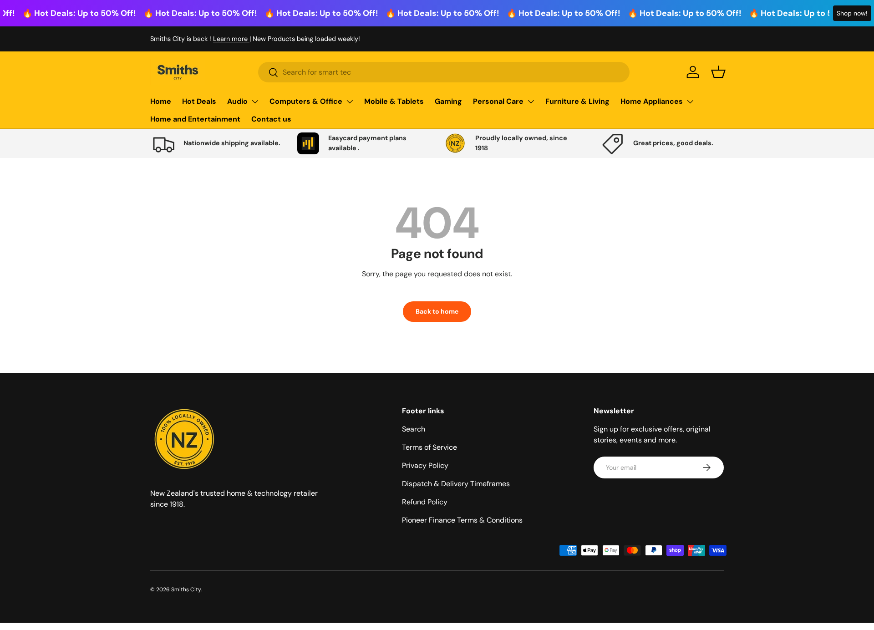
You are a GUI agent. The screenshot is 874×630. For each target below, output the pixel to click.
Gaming (448, 101)
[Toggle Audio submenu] (254, 101)
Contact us (271, 119)
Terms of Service (429, 447)
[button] (718, 72)
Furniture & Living (577, 101)
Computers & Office (305, 101)
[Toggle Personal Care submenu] (530, 101)
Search (413, 429)
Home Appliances (651, 101)
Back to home (437, 311)
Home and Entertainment (195, 119)
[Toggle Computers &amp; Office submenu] (349, 101)
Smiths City (186, 589)
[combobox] (444, 72)
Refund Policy (424, 502)
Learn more (231, 39)
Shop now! (852, 13)
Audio (237, 101)
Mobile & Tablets (394, 101)
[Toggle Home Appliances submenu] (690, 101)
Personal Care (498, 101)
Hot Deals (199, 101)
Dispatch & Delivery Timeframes (456, 483)
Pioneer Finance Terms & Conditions (462, 520)
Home (160, 101)
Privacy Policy (425, 465)
